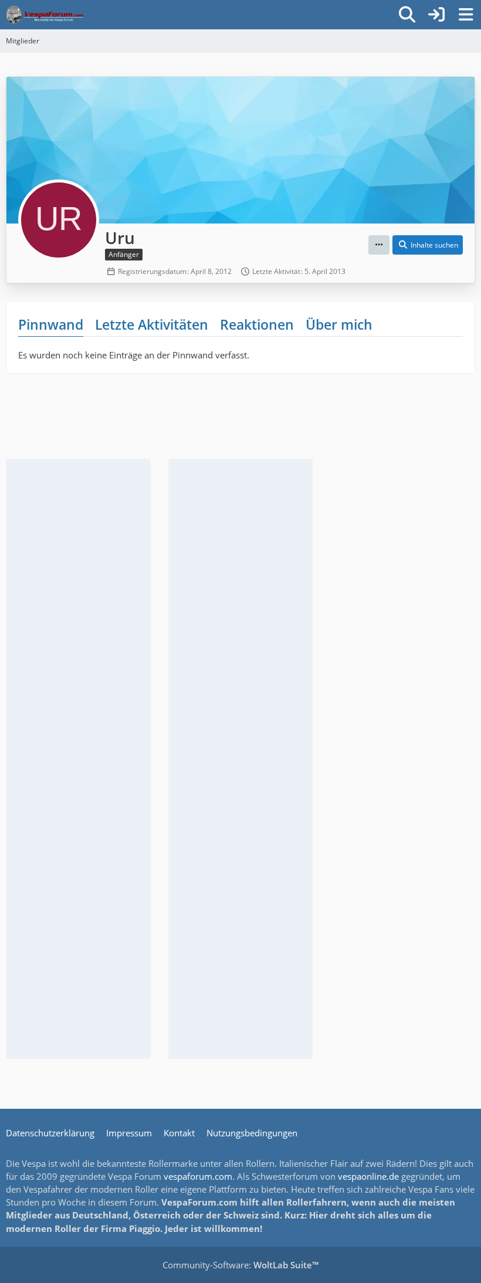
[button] (378, 245)
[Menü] (465, 14)
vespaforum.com (198, 1176)
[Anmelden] (436, 14)
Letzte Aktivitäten (151, 324)
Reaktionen (257, 324)
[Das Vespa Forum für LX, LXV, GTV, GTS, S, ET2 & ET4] (45, 14)
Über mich (339, 324)
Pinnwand (50, 324)
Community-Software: (240, 1265)
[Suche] (407, 14)
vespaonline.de (368, 1176)
